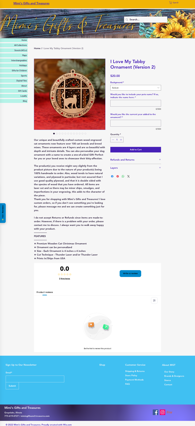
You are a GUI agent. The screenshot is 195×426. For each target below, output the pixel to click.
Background (117, 82)
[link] (174, 2)
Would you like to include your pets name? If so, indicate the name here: (134, 96)
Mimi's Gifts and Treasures (31, 3)
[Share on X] (128, 176)
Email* (9, 372)
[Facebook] (22, 26)
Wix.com (67, 424)
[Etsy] (169, 412)
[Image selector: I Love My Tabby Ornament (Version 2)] (54, 133)
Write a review (130, 273)
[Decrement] (113, 139)
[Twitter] (29, 26)
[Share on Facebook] (112, 176)
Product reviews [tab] (45, 292)
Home (37, 48)
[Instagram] (25, 26)
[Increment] (121, 139)
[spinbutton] (117, 139)
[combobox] (135, 88)
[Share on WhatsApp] (123, 176)
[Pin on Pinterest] (117, 176)
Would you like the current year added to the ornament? (133, 116)
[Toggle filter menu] (154, 300)
